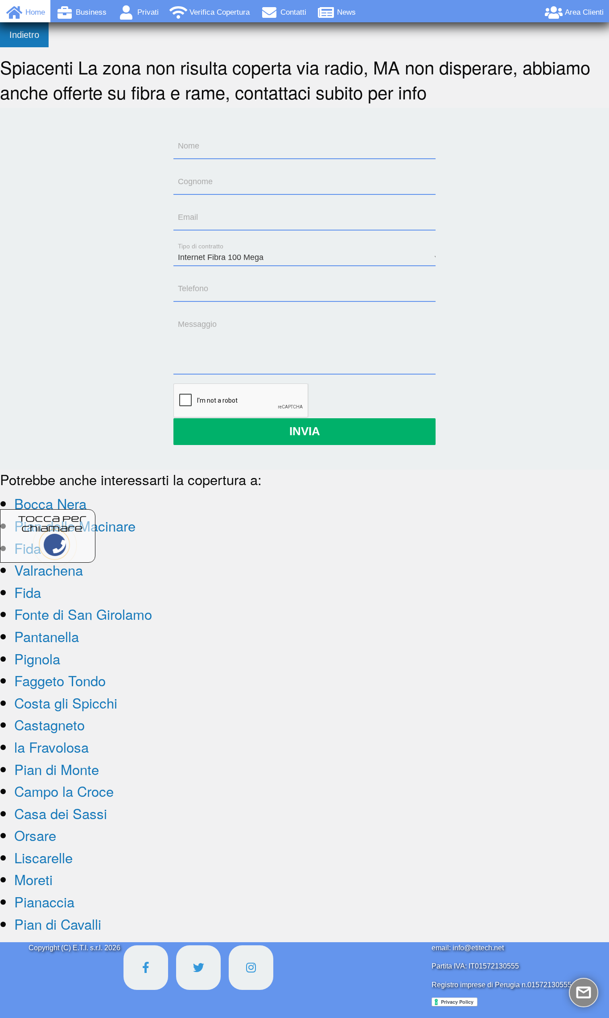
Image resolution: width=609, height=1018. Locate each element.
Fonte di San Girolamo (83, 614)
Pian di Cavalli (57, 924)
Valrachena (48, 570)
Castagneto (49, 724)
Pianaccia (44, 901)
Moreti (33, 879)
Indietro (24, 35)
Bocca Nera (50, 503)
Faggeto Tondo (60, 680)
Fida (27, 592)
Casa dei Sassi (60, 813)
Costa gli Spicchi (65, 702)
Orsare (35, 835)
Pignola (37, 658)
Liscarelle (43, 857)
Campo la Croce (64, 791)
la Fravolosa (51, 747)
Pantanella (46, 636)
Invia (304, 431)
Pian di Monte (56, 769)
